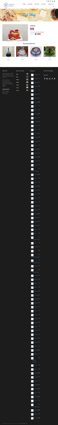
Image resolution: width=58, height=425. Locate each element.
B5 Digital (25, 423)
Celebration (42, 32)
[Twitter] (37, 34)
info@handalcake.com (8, 82)
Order (32, 28)
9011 (36, 57)
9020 (8, 57)
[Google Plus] (40, 34)
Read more (4, 77)
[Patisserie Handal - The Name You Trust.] (9, 5)
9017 (22, 57)
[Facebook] (35, 34)
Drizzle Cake (37, 32)
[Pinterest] (38, 34)
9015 (50, 57)
